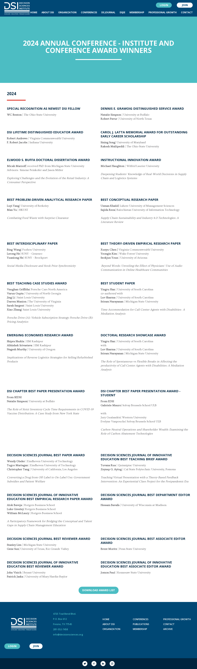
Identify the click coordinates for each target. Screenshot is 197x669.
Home (106, 619)
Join (185, 5)
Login (164, 5)
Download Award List (98, 590)
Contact (169, 624)
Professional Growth (177, 619)
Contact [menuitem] (187, 12)
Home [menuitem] (33, 12)
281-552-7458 (60, 629)
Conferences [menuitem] (89, 12)
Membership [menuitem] (137, 12)
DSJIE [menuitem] (122, 12)
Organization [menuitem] (67, 12)
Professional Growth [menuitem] (163, 12)
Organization (111, 629)
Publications (141, 624)
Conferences (140, 619)
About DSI (109, 624)
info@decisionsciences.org (68, 634)
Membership (140, 629)
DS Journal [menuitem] (108, 12)
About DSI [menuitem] (48, 12)
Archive (168, 629)
